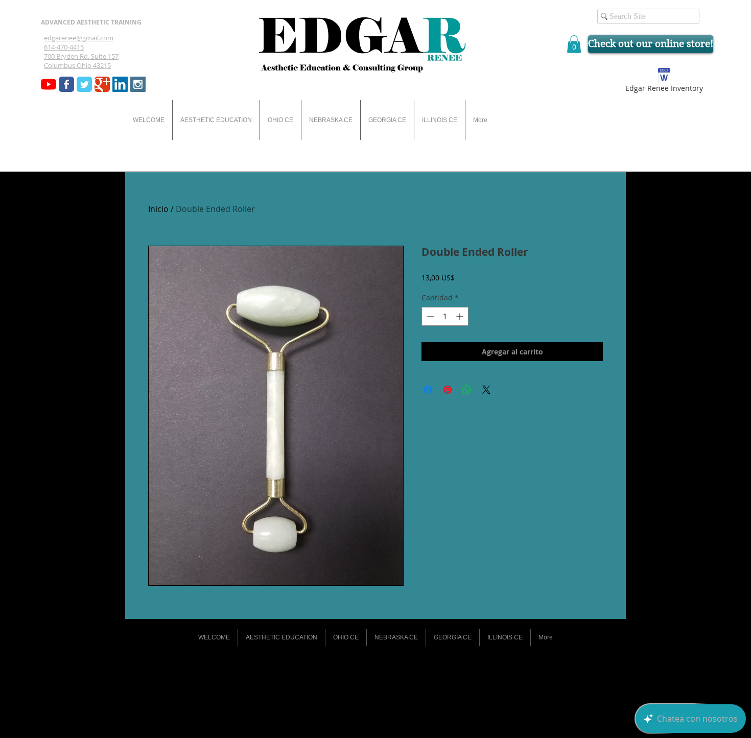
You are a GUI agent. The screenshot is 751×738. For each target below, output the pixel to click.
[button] (574, 44)
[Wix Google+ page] (102, 84)
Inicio (158, 209)
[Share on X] (486, 390)
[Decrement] (429, 316)
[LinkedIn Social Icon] (120, 84)
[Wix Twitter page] (84, 84)
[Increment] (460, 316)
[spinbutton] (445, 316)
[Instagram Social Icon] (138, 84)
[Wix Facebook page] (66, 84)
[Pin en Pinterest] (447, 390)
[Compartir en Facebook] (428, 390)
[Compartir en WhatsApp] (467, 390)
